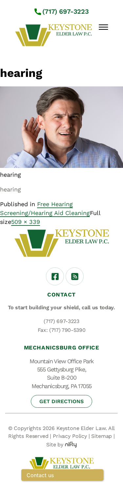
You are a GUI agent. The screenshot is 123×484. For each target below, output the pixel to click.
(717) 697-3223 (65, 11)
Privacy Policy (70, 436)
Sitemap (101, 436)
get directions (61, 401)
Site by (54, 444)
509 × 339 (25, 221)
